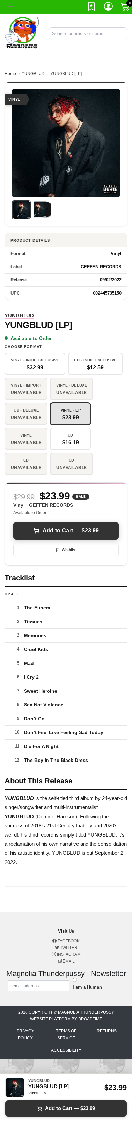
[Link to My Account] (108, 7)
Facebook (68, 941)
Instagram (68, 954)
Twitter (68, 947)
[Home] (22, 33)
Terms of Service (66, 1034)
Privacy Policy (25, 1034)
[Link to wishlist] (91, 7)
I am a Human (87, 987)
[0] (125, 8)
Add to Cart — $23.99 (71, 530)
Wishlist (69, 550)
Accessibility (66, 1050)
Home (10, 73)
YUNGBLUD (33, 73)
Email (68, 961)
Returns (107, 1031)
